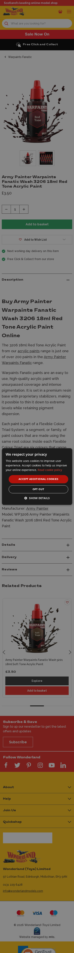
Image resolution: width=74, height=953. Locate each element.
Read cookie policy (50, 470)
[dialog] (37, 476)
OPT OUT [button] (38, 489)
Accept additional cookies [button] (38, 479)
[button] (37, 498)
